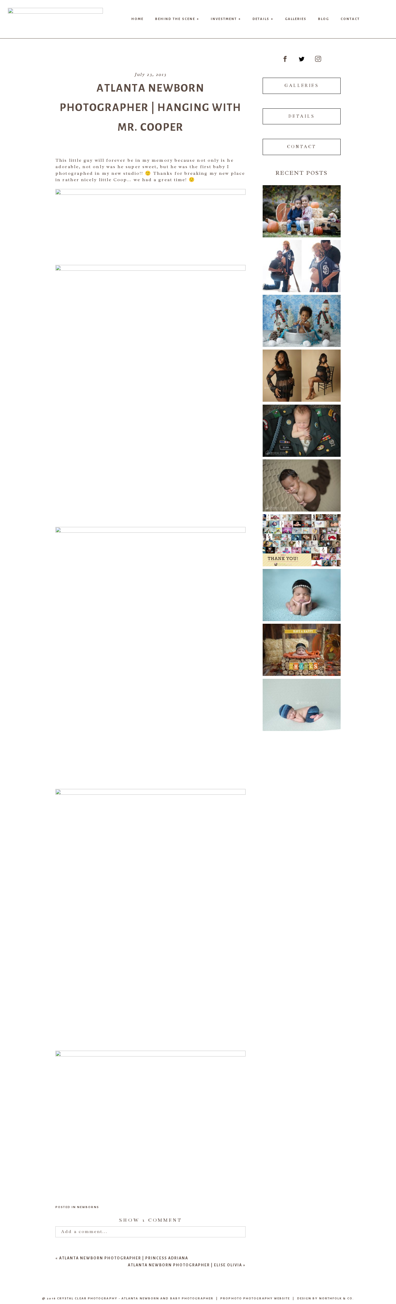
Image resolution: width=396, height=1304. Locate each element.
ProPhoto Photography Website (255, 1298)
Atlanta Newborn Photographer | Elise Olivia (185, 1265)
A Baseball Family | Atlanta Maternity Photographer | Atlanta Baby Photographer (301, 261)
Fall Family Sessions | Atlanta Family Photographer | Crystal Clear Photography (301, 206)
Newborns (88, 1207)
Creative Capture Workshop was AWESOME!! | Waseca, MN (301, 699)
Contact (350, 19)
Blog (323, 19)
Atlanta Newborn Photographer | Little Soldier (301, 425)
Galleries (295, 19)
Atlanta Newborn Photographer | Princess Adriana (123, 1258)
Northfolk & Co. (336, 1298)
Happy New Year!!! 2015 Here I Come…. (301, 535)
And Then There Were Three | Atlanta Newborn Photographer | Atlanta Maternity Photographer (301, 370)
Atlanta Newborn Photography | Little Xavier (301, 480)
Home (137, 19)
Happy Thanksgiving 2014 (301, 644)
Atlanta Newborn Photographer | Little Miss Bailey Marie (301, 590)
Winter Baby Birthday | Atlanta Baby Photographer (301, 315)
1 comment (150, 1220)
